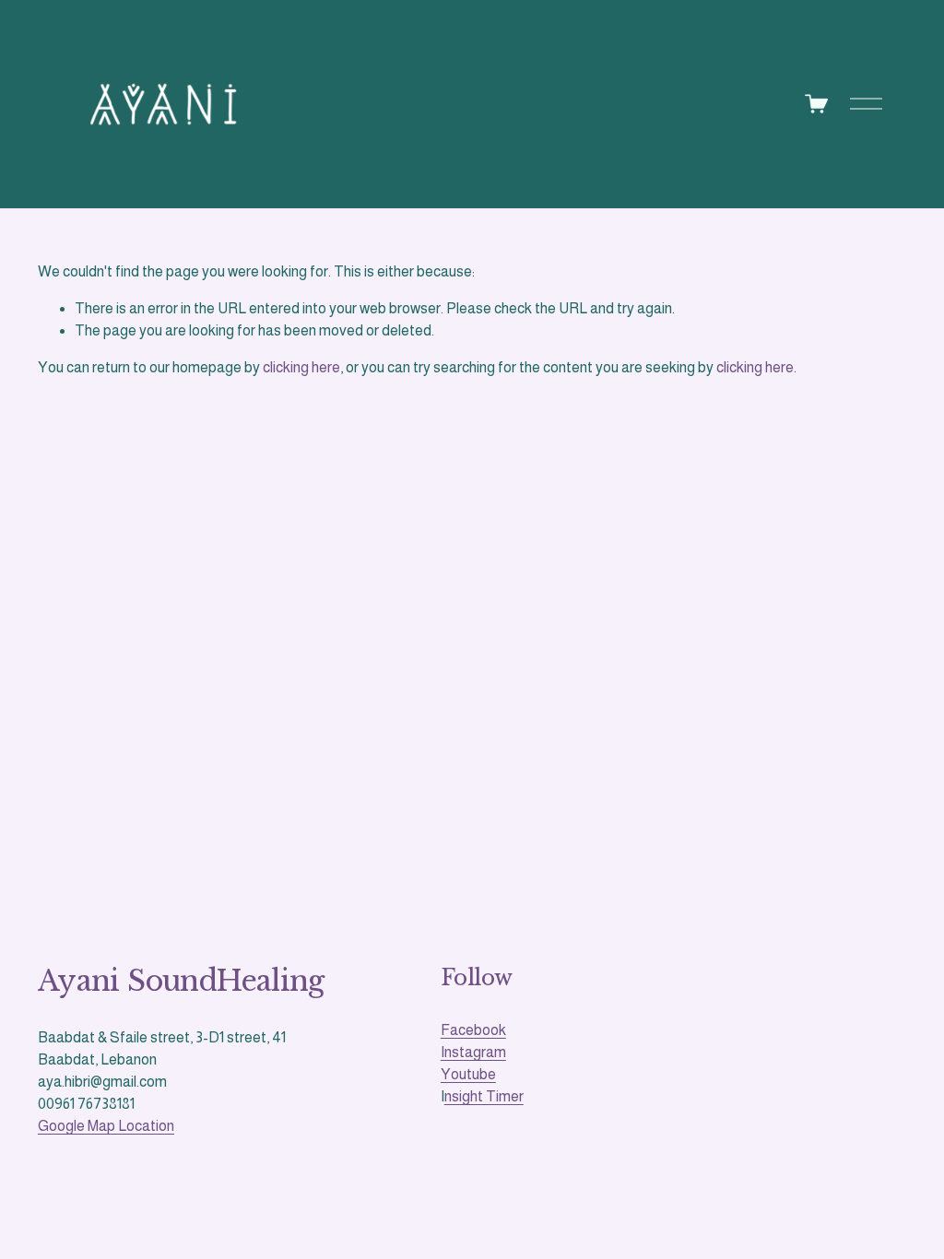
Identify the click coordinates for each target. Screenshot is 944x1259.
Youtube (468, 1074)
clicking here (301, 367)
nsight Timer (484, 1096)
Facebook (473, 1030)
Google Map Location (106, 1126)
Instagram (473, 1052)
